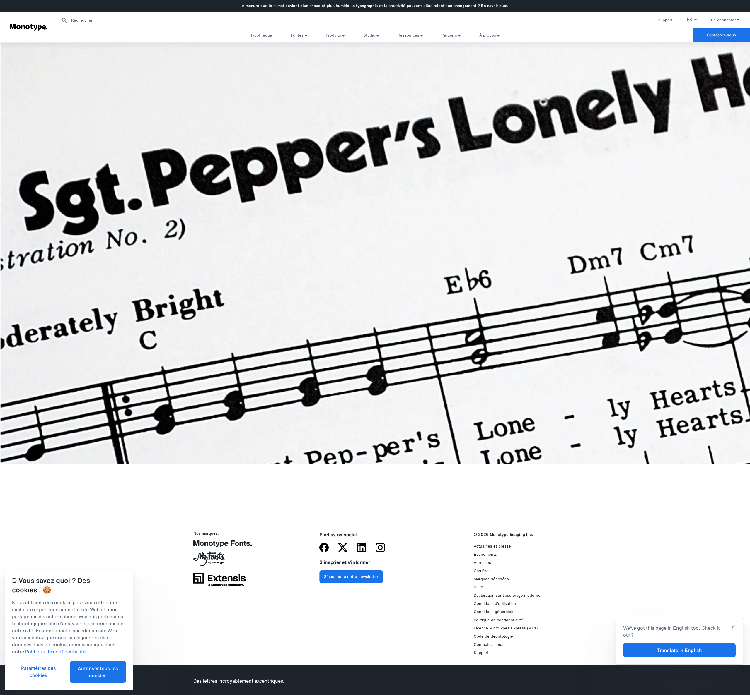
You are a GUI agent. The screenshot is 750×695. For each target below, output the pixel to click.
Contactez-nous (721, 35)
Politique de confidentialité (498, 620)
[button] (691, 19)
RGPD (479, 587)
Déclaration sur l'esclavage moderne (507, 595)
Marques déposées (491, 579)
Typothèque (261, 35)
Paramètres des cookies (38, 672)
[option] (691, 19)
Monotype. (28, 27)
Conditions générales (493, 612)
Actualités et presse (492, 546)
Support (665, 20)
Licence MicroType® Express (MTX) (506, 628)
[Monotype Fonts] (219, 545)
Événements (485, 554)
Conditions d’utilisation (495, 603)
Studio (369, 35)
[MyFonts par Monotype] (219, 560)
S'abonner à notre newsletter (351, 576)
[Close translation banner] (733, 627)
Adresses (482, 562)
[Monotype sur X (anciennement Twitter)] (342, 548)
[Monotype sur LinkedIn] (361, 548)
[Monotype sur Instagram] (380, 548)
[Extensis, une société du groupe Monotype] (219, 582)
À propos (487, 35)
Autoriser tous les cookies (98, 672)
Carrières (482, 571)
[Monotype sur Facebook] (324, 548)
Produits (333, 35)
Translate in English (679, 650)
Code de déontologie (493, 636)
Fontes (297, 35)
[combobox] (117, 20)
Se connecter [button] (723, 20)
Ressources (408, 35)
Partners (449, 35)
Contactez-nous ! (490, 644)
